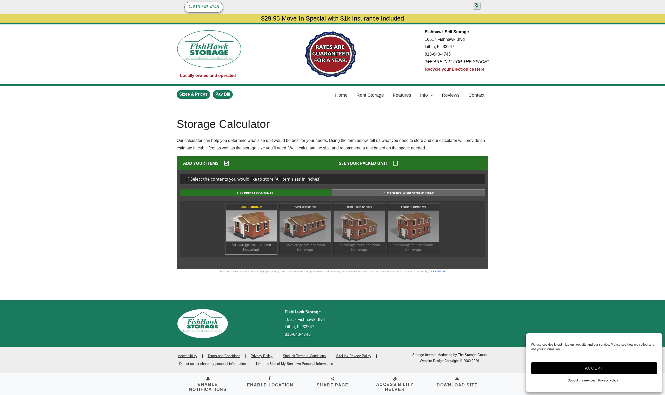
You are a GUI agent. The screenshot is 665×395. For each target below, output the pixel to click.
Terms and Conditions (224, 356)
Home (341, 95)
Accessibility (187, 356)
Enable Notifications (208, 387)
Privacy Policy (608, 380)
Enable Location (270, 385)
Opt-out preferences (582, 380)
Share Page (333, 385)
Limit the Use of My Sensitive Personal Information (294, 364)
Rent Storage (370, 95)
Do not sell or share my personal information (212, 364)
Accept (594, 368)
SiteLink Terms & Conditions (304, 356)
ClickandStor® (437, 271)
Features (402, 95)
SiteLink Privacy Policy (353, 356)
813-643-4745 (438, 54)
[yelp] (477, 6)
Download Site (457, 385)
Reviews (451, 95)
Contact (476, 95)
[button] (270, 382)
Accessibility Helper (395, 387)
